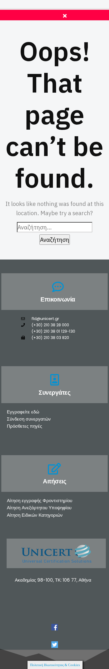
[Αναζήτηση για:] (54, 227)
